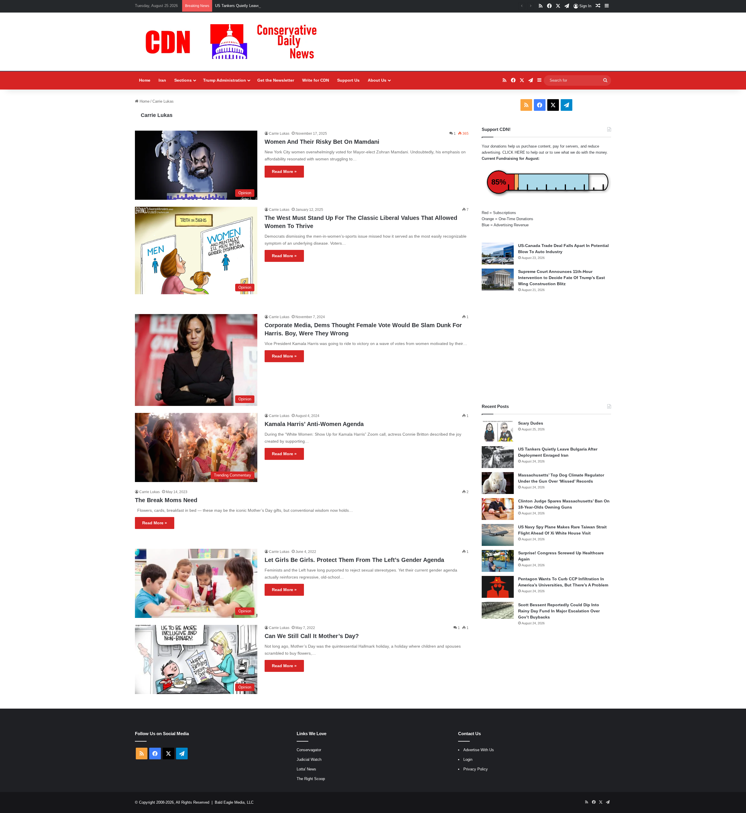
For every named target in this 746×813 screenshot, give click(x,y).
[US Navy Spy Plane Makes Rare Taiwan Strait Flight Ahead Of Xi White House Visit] (498, 535)
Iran (162, 80)
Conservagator (309, 750)
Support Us (348, 80)
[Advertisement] (546, 348)
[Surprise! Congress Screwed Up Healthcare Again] (498, 561)
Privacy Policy (475, 769)
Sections (183, 80)
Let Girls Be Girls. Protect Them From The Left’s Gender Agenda (354, 560)
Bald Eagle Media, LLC (234, 802)
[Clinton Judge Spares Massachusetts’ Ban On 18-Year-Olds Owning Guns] (498, 509)
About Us (377, 80)
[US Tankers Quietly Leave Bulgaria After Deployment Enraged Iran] (498, 457)
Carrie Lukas (157, 115)
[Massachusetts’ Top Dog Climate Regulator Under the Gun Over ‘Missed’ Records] (498, 483)
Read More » (284, 171)
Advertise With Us (478, 750)
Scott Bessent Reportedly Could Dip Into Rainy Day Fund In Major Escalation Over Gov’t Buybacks (559, 610)
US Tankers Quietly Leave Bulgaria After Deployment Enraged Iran (271, 5)
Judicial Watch (309, 759)
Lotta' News (306, 769)
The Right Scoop (311, 779)
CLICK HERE (513, 152)
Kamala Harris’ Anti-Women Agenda (314, 424)
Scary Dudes (530, 423)
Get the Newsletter (275, 80)
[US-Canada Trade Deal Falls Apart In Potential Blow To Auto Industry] (498, 253)
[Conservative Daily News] (234, 41)
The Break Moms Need (166, 500)
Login (467, 759)
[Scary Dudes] (498, 431)
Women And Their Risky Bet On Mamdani (322, 142)
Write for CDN (315, 80)
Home (144, 80)
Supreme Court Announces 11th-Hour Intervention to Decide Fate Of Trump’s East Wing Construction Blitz (561, 277)
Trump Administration (224, 80)
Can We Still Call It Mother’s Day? (312, 636)
